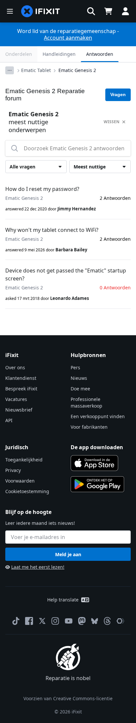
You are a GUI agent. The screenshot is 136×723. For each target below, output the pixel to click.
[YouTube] (69, 621)
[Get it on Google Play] (97, 484)
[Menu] (10, 11)
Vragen (118, 94)
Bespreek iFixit (21, 388)
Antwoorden (99, 54)
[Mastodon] (82, 621)
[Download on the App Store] (94, 463)
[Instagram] (55, 621)
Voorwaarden (20, 481)
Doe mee (80, 388)
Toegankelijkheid (24, 459)
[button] (91, 11)
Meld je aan (68, 554)
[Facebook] (29, 621)
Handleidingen (59, 54)
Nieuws (79, 378)
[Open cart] (108, 11)
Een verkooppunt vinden (98, 416)
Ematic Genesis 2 (77, 70)
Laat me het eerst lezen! (37, 567)
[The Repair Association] (120, 621)
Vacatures (16, 399)
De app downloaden (97, 447)
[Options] (9, 70)
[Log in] (125, 11)
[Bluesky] (94, 621)
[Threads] (107, 621)
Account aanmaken (68, 37)
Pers (75, 367)
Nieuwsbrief (18, 410)
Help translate (63, 599)
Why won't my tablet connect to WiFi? (51, 230)
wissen (111, 122)
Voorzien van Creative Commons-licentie (68, 698)
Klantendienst (20, 378)
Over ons (15, 367)
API (9, 420)
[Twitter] (42, 621)
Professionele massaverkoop (86, 402)
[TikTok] (16, 621)
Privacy (13, 470)
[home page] (40, 11)
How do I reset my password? (42, 189)
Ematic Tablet (36, 70)
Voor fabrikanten (89, 427)
